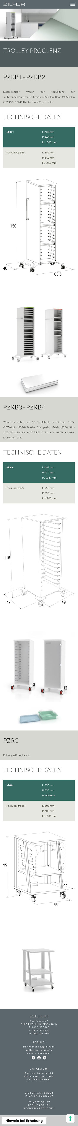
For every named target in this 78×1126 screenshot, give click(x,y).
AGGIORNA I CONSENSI (39, 1108)
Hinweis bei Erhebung (24, 1120)
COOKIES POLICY (39, 1105)
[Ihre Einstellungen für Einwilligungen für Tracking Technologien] (70, 1118)
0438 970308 (41, 1027)
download (45, 1079)
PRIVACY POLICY (39, 1102)
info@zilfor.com (39, 1033)
